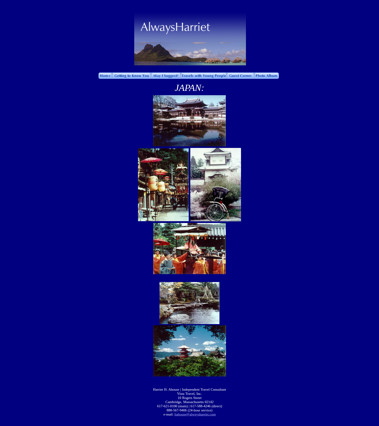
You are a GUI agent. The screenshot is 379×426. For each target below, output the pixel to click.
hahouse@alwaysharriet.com (195, 414)
